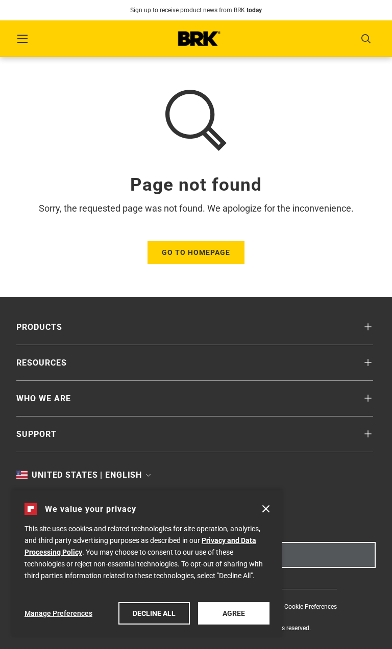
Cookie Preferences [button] (310, 606)
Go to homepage (196, 252)
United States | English (86, 475)
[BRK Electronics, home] (199, 38)
